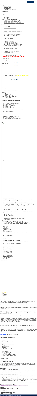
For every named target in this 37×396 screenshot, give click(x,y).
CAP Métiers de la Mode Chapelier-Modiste (10, 28)
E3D (4, 10)
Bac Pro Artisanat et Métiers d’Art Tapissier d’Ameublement (12, 34)
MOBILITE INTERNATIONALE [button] (5, 63)
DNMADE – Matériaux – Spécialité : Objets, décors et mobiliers (12, 22)
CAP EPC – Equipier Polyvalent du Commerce (10, 48)
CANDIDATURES (30, 1)
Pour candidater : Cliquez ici (7, 120)
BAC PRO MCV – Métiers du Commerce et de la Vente (11, 51)
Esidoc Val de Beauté (7, 17)
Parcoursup (17, 366)
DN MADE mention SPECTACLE (6, 393)
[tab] (4, 292)
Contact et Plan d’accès (7, 97)
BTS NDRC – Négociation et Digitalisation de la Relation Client (12, 55)
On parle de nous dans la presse (8, 95)
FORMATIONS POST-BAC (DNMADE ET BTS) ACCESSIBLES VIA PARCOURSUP (14, 218)
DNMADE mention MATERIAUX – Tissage (8, 392)
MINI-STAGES (3, 220)
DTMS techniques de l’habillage (8, 38)
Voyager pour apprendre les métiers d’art (10, 90)
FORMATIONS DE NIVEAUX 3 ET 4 (8, 219)
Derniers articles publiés (7, 94)
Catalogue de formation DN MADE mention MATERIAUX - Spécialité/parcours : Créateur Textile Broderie (14, 385)
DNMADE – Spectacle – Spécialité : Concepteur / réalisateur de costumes (14, 23)
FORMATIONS (3, 24)
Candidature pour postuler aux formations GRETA (11, 62)
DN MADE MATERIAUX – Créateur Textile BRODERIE (11, 43)
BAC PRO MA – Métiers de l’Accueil (9, 52)
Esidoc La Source (6, 18)
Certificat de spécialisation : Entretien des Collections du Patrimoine (13, 31)
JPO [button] (2, 122)
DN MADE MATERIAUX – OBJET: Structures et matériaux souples (13, 44)
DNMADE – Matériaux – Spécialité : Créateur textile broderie (12, 21)
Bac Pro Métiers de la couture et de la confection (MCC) (11, 35)
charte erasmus (6, 91)
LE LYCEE (2, 5)
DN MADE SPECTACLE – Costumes (9, 41)
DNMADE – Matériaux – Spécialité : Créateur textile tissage (12, 20)
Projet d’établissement (7, 7)
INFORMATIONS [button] (3, 92)
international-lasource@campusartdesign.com (22, 75)
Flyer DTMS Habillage (7, 61)
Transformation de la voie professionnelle (10, 9)
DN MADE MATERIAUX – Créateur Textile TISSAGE (11, 42)
